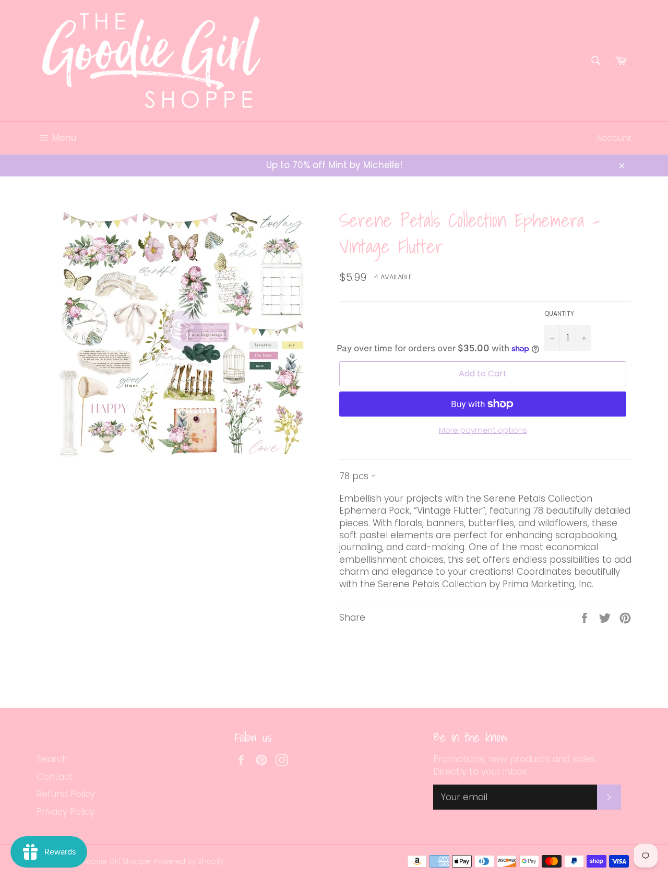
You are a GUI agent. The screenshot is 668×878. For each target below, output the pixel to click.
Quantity (559, 314)
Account (614, 138)
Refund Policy (66, 794)
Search (52, 759)
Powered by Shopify (188, 862)
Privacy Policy (65, 811)
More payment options (483, 430)
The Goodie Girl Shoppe (108, 862)
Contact (55, 776)
